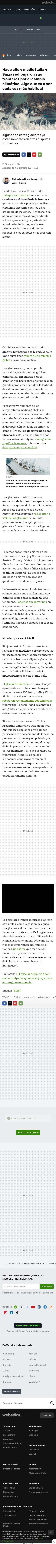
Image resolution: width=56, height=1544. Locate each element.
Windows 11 (34, 1381)
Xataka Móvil (9, 1434)
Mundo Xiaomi (10, 1447)
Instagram (39, 1306)
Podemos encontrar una (32, 602)
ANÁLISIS (6, 9)
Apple (6, 1370)
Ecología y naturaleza (24, 997)
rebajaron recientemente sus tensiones (27, 700)
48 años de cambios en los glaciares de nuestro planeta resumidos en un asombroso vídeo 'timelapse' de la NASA (27, 483)
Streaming (8, 1353)
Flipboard (34, 154)
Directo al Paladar (11, 1468)
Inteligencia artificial (13, 1376)
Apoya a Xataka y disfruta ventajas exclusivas (28, 1331)
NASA (17, 990)
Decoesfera (8, 1491)
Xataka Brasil (9, 1515)
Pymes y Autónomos (38, 1491)
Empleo (7, 1381)
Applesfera (8, 1438)
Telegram (45, 1306)
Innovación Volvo (33, 30)
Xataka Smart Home (12, 1443)
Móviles (32, 1359)
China (8, 55)
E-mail (40, 154)
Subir (45, 1415)
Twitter (29, 154)
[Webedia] (49, 2)
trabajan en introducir (16, 195)
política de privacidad (43, 1292)
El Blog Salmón (36, 1487)
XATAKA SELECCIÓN (25, 9)
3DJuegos (33, 1430)
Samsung (34, 1370)
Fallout (19, 55)
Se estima (19, 949)
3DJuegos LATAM (37, 1511)
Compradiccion (10, 1496)
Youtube (33, 1306)
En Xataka (10, 477)
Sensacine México (37, 1515)
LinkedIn (11, 1312)
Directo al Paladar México (11, 1524)
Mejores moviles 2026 (34, 1263)
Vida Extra (33, 1434)
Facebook (24, 154)
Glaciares (45, 997)
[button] (27, 179)
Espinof (32, 1453)
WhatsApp (15, 1306)
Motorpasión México (38, 1523)
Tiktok (17, 1312)
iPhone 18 (44, 55)
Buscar (52, 1403)
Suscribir (47, 1286)
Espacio (7, 1359)
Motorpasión (35, 1468)
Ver (29, 1132)
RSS (51, 1306)
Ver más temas (12, 1391)
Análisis (33, 1353)
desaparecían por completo (19, 447)
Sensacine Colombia (38, 1519)
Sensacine (34, 1449)
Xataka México (10, 1511)
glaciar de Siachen (17, 684)
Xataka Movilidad (37, 1364)
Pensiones (31, 55)
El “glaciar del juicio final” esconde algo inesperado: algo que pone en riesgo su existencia (27, 978)
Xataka (6, 1430)
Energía (7, 1364)
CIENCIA (43, 9)
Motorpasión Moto (37, 1472)
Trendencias (9, 1487)
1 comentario (12, 154)
